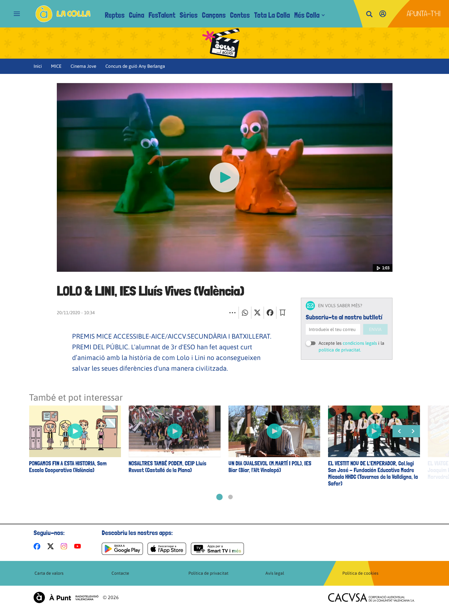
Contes (240, 15)
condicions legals (360, 343)
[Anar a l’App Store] (167, 549)
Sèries (189, 15)
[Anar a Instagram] (65, 546)
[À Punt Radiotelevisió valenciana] (66, 597)
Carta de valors (49, 573)
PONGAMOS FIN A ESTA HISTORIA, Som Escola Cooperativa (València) (68, 467)
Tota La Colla (272, 15)
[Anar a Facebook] (38, 546)
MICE (56, 66)
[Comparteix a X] (257, 313)
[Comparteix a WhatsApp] (245, 313)
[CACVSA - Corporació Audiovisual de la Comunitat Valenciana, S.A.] (371, 597)
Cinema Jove (83, 66)
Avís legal (274, 573)
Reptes (115, 15)
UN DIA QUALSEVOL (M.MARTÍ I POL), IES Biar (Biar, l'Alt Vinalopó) (269, 467)
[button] (219, 497)
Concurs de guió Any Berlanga (135, 66)
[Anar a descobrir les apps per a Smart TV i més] (217, 549)
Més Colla (306, 15)
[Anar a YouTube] (78, 546)
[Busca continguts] (369, 14)
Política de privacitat (208, 573)
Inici (38, 66)
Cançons (214, 15)
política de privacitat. (340, 349)
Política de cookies (360, 573)
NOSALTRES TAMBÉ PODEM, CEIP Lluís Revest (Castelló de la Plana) (167, 467)
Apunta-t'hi (424, 13)
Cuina (136, 15)
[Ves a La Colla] (63, 13)
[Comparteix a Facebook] (270, 313)
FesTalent (161, 15)
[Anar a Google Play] (122, 549)
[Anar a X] (51, 546)
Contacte (120, 573)
